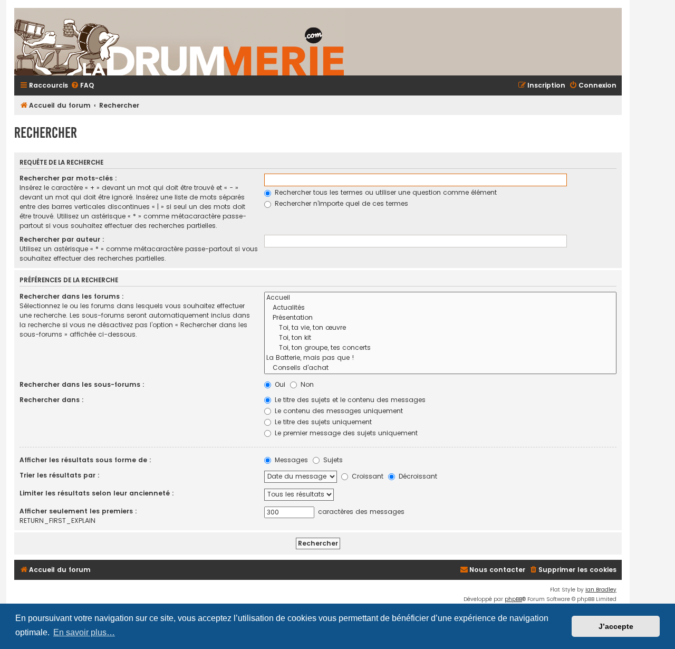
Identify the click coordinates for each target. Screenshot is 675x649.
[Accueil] (440, 298)
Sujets (332, 459)
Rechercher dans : (52, 399)
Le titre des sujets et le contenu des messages (349, 399)
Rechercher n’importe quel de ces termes (340, 203)
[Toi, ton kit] (440, 338)
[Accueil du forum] (304, 41)
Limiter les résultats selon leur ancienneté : (97, 493)
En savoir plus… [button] (84, 632)
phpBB (513, 599)
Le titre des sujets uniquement (322, 421)
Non (306, 384)
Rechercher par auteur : (62, 239)
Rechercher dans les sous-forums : (82, 384)
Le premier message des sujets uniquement (345, 432)
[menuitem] (82, 86)
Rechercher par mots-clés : (68, 178)
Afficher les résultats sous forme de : (85, 459)
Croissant (366, 476)
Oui (279, 384)
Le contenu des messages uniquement (338, 410)
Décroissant (417, 476)
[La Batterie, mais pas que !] (440, 358)
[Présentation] (440, 318)
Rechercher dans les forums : (72, 296)
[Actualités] (440, 308)
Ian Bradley (600, 590)
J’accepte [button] (616, 626)
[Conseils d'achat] (440, 368)
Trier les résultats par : (60, 475)
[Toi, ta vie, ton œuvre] (440, 328)
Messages (290, 459)
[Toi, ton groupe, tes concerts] (440, 348)
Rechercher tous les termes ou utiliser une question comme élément (385, 192)
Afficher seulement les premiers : (78, 511)
